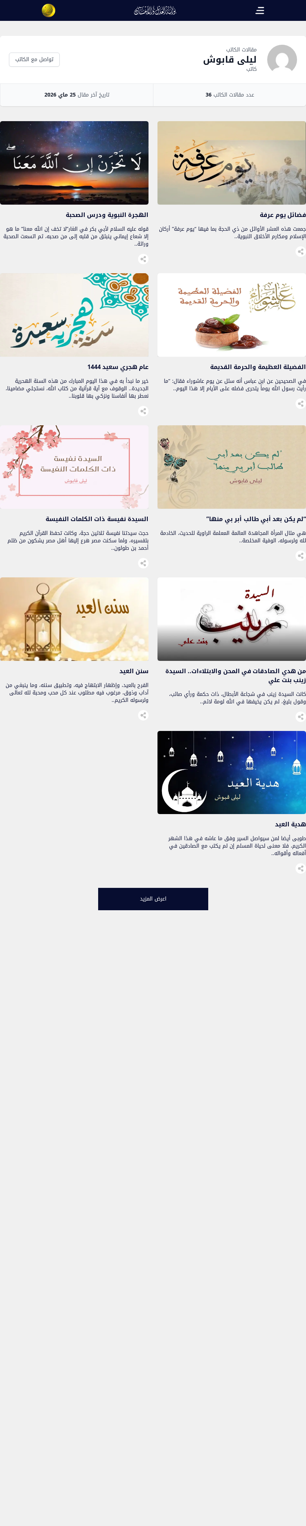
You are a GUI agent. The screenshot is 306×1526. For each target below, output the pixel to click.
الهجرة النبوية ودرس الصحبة (107, 215)
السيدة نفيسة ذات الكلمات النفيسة (97, 519)
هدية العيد (290, 824)
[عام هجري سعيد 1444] (74, 354)
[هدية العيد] (231, 812)
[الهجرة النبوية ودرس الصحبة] (74, 202)
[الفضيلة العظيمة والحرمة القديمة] (231, 354)
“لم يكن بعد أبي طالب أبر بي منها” (256, 519)
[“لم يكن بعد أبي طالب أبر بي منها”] (231, 507)
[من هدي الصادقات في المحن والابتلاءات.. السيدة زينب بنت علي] (231, 659)
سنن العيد (134, 671)
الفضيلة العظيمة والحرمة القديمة (258, 367)
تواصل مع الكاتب (34, 59)
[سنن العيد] (74, 659)
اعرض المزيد (153, 899)
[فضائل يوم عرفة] (231, 202)
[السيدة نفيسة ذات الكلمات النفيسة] (74, 507)
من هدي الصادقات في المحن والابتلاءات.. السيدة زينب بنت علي (235, 675)
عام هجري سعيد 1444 (118, 367)
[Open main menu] (259, 10)
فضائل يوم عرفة (283, 215)
